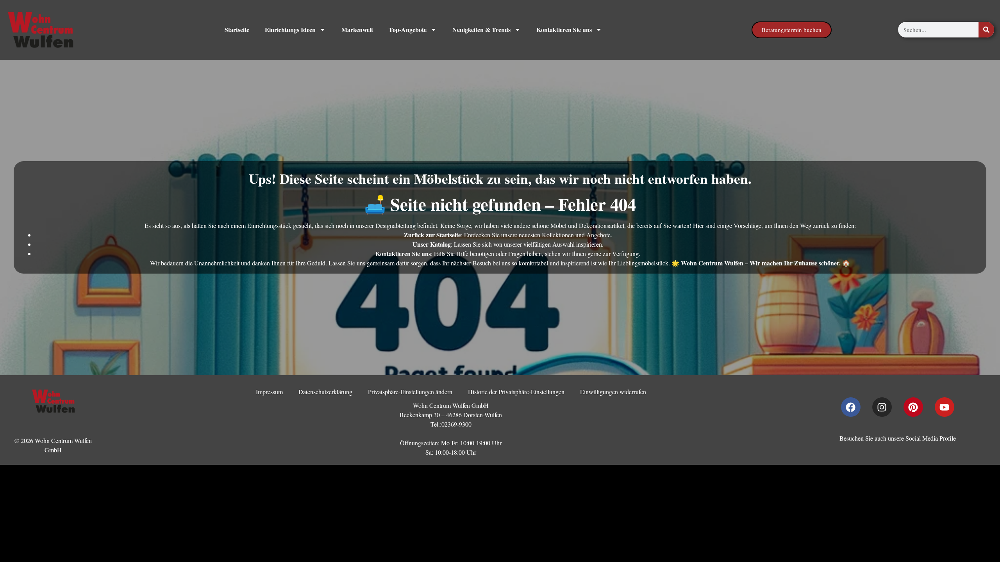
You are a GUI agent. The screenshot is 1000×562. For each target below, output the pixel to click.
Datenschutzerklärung (325, 392)
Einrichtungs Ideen (290, 29)
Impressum (269, 392)
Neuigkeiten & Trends (481, 29)
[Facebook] (851, 407)
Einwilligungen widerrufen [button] (613, 392)
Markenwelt (357, 29)
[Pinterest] (913, 407)
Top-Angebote (408, 29)
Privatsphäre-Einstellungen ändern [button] (410, 392)
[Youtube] (944, 407)
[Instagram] (882, 407)
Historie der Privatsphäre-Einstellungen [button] (516, 392)
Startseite (237, 29)
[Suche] (986, 29)
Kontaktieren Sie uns (564, 29)
